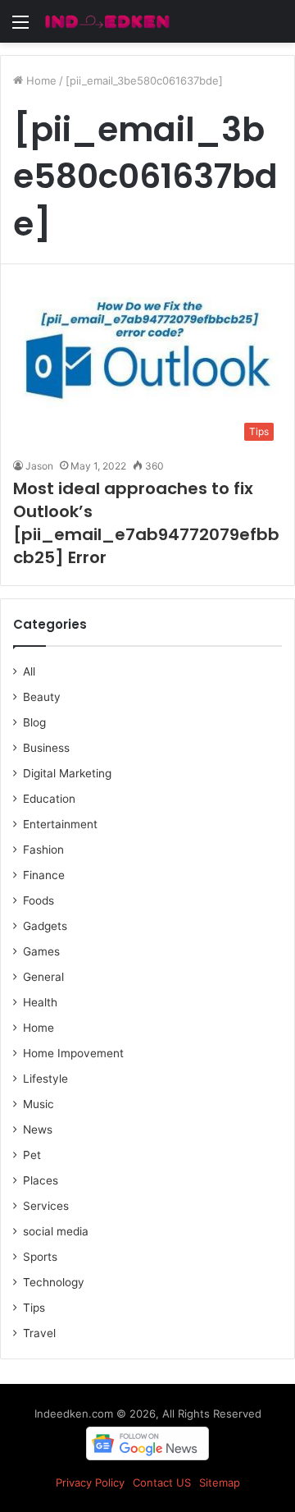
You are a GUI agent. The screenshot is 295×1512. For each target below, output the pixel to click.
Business (46, 747)
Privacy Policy (90, 1482)
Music (38, 1104)
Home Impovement (73, 1053)
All (29, 671)
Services (46, 1205)
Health (40, 1002)
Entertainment (60, 824)
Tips (34, 1307)
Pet (32, 1154)
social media (55, 1231)
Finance (44, 875)
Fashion (43, 849)
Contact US (162, 1482)
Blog (34, 722)
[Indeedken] (106, 21)
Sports (40, 1256)
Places (40, 1180)
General (43, 976)
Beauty (42, 696)
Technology (53, 1282)
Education (49, 798)
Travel (39, 1333)
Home (40, 80)
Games (41, 951)
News (37, 1129)
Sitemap (219, 1482)
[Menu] (20, 27)
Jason (39, 466)
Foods (38, 900)
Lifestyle (45, 1078)
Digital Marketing (67, 773)
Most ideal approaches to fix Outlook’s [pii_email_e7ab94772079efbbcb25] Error (146, 523)
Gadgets (45, 925)
